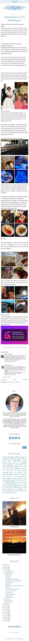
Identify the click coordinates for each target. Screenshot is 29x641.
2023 (5, 564)
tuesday (19, 489)
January (8, 602)
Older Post (25, 379)
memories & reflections (21, 480)
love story (23, 347)
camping (4, 465)
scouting (7, 486)
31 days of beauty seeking (10, 457)
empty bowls (9, 468)
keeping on (23, 476)
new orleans (24, 482)
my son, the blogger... (10, 594)
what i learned (16, 490)
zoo (10, 492)
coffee (3, 466)
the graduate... (9, 595)
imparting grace (9, 476)
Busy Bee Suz (7, 365)
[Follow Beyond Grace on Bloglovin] (15, 627)
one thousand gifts (11, 484)
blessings (15, 463)
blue (19, 463)
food (15, 470)
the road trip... (8, 592)
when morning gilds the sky (14, 554)
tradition (15, 489)
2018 (5, 604)
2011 (5, 615)
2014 (5, 610)
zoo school (14, 492)
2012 (5, 614)
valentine (25, 489)
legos (13, 478)
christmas (20, 465)
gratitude (9, 474)
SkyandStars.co (19, 638)
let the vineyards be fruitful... (12, 589)
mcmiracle (12, 480)
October (8, 571)
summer (20, 487)
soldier (21, 486)
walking (11, 490)
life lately (17, 478)
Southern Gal (7, 354)
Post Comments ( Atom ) (14, 382)
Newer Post (4, 379)
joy (18, 476)
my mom (18, 482)
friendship (5, 473)
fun (10, 473)
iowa (15, 476)
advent (19, 458)
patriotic (19, 484)
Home (14, 379)
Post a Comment (6, 377)
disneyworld (11, 347)
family (22, 469)
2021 (5, 566)
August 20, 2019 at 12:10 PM (10, 361)
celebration (10, 465)
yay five (25, 490)
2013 (5, 612)
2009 (5, 619)
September (8, 572)
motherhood (10, 482)
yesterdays (5, 492)
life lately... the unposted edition (13, 581)
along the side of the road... (12, 579)
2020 (5, 567)
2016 (5, 607)
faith (17, 469)
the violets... (8, 584)
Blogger (17, 632)
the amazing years (14, 526)
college (7, 466)
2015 (5, 609)
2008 (5, 620)
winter (21, 490)
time (12, 489)
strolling (15, 487)
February (8, 600)
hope (20, 474)
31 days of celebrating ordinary (14, 458)
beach (10, 461)
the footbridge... (9, 582)
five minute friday (7, 470)
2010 (5, 617)
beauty (4, 463)
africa (22, 459)
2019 (5, 569)
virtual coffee (5, 490)
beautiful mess (20, 461)
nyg (3, 484)
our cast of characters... (11, 590)
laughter (4, 478)
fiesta (25, 468)
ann (26, 458)
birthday (9, 463)
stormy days (9, 487)
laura (9, 478)
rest (22, 484)
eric (17, 347)
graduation (20, 472)
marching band (6, 480)
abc (16, 459)
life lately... (8, 577)
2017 (5, 605)
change (16, 465)
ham (14, 474)
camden (23, 463)
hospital (23, 474)
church (25, 465)
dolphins (22, 466)
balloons (4, 461)
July (7, 599)
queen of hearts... (9, 597)
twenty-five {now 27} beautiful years (14, 585)
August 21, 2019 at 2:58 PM (9, 374)
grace (15, 472)
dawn (11, 466)
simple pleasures (15, 486)
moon (3, 482)
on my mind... (8, 576)
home (16, 474)
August (7, 574)
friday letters (22, 470)
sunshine (8, 489)
